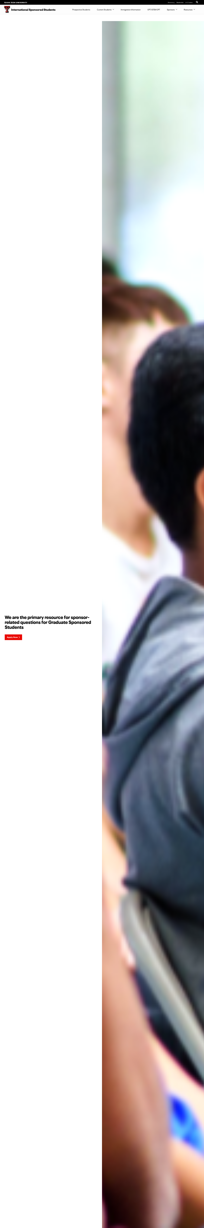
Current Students (104, 9)
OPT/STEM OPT (153, 9)
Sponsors (171, 9)
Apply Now (12, 637)
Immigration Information (131, 9)
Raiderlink (180, 2)
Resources (188, 9)
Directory (171, 2)
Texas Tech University (15, 2)
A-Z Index (189, 2)
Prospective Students (81, 9)
